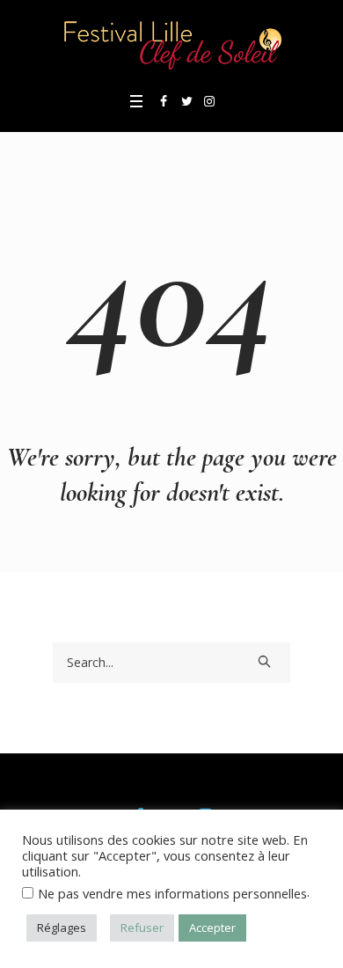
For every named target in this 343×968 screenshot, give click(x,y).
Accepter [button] (212, 927)
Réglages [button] (61, 927)
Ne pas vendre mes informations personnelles (172, 893)
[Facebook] (163, 101)
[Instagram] (209, 101)
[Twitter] (186, 101)
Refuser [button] (142, 927)
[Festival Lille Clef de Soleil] (171, 44)
